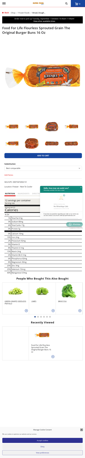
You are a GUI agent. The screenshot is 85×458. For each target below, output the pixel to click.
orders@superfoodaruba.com (67, 215)
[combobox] (43, 168)
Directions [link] (37, 193)
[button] (81, 430)
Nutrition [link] (10, 193)
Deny (42, 446)
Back (6, 12)
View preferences (42, 453)
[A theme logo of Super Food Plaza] (38, 3)
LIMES (33, 301)
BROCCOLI (62, 301)
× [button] (81, 188)
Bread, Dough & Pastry (42, 13)
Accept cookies (42, 440)
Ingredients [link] (23, 193)
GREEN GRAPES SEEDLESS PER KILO (15, 302)
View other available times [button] (44, 21)
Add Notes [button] (8, 175)
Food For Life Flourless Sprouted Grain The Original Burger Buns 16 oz (41, 348)
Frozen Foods (24, 13)
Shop (13, 13)
